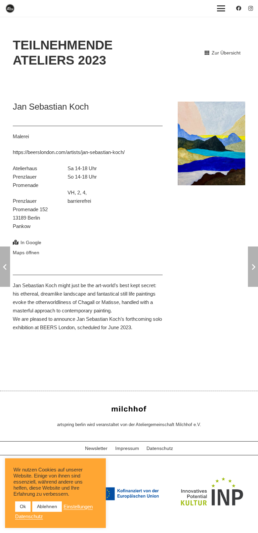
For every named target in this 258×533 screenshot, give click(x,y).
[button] (221, 8)
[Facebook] (238, 8)
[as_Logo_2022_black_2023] (10, 8)
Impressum (127, 448)
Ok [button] (23, 506)
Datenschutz (159, 448)
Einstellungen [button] (78, 506)
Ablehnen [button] (47, 506)
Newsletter (96, 448)
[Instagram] (250, 8)
